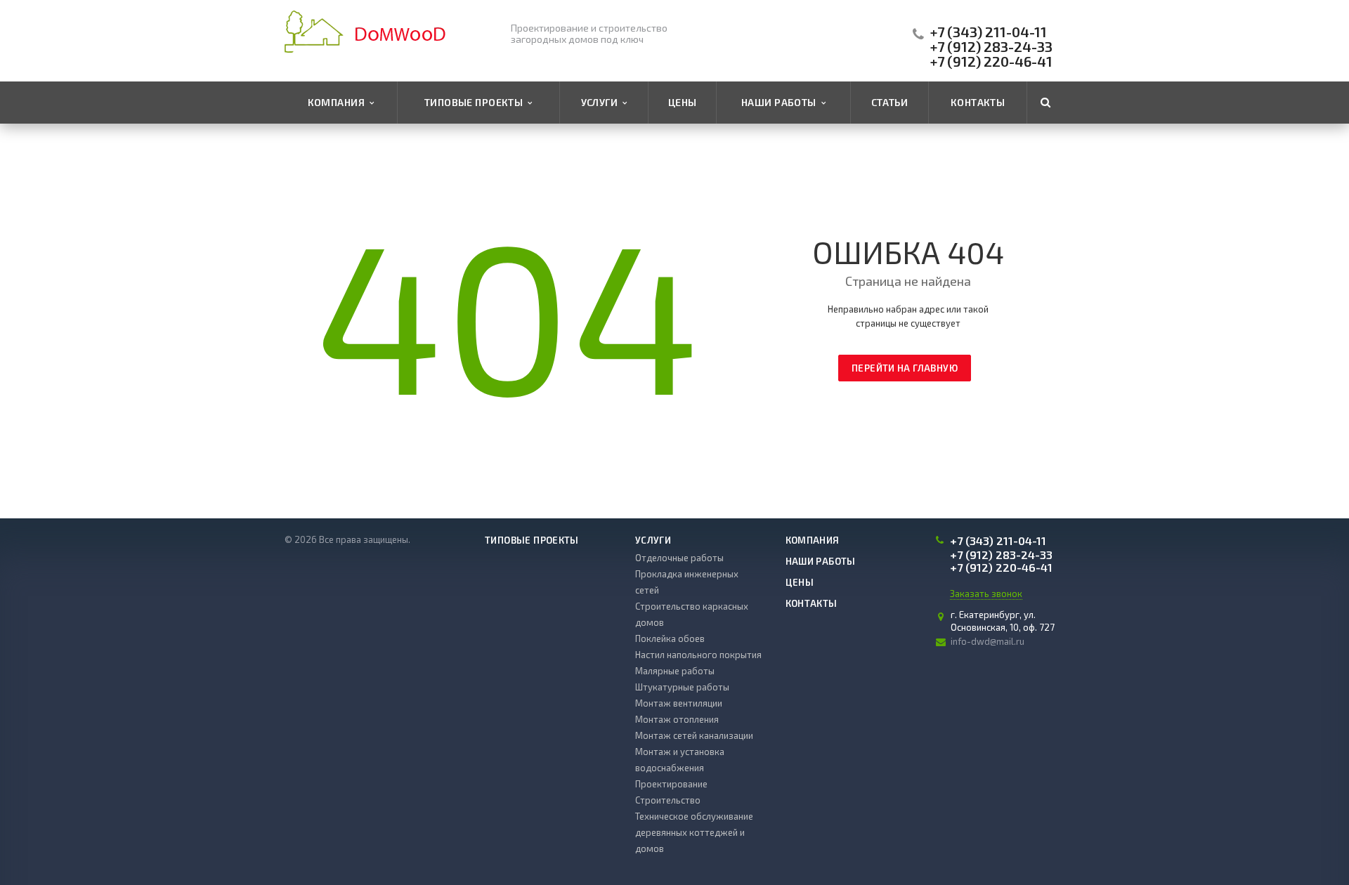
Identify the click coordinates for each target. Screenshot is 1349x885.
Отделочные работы (679, 557)
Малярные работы (675, 670)
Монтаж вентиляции (678, 703)
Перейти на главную (905, 368)
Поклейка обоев (670, 638)
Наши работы (781, 102)
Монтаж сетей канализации (694, 735)
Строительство (667, 800)
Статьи (889, 102)
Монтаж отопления (677, 719)
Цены (682, 102)
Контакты (978, 102)
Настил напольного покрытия (698, 654)
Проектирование (671, 783)
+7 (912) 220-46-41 (991, 61)
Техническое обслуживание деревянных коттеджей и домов (694, 832)
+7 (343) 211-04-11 (988, 32)
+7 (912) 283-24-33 (991, 46)
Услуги (602, 102)
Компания (339, 102)
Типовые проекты (476, 102)
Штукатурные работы (682, 687)
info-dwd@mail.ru (987, 641)
